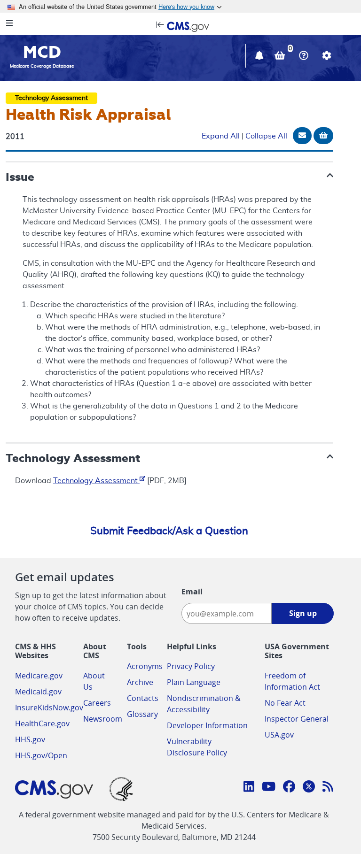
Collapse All (266, 136)
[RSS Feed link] (327, 787)
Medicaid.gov (38, 691)
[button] (260, 57)
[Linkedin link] (248, 787)
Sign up (303, 613)
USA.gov (279, 735)
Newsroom (102, 719)
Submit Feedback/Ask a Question (169, 531)
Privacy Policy (191, 666)
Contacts (142, 698)
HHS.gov (30, 739)
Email (192, 591)
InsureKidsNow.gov (49, 707)
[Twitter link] (309, 787)
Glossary (142, 714)
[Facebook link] (289, 787)
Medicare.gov (39, 675)
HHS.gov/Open (41, 755)
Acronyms (145, 666)
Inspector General (297, 719)
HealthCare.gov (42, 723)
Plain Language (193, 682)
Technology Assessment (96, 481)
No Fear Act (285, 703)
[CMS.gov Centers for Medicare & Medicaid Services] (180, 26)
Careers (97, 703)
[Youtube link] (268, 787)
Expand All (221, 136)
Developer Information (207, 725)
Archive (140, 682)
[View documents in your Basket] (281, 57)
